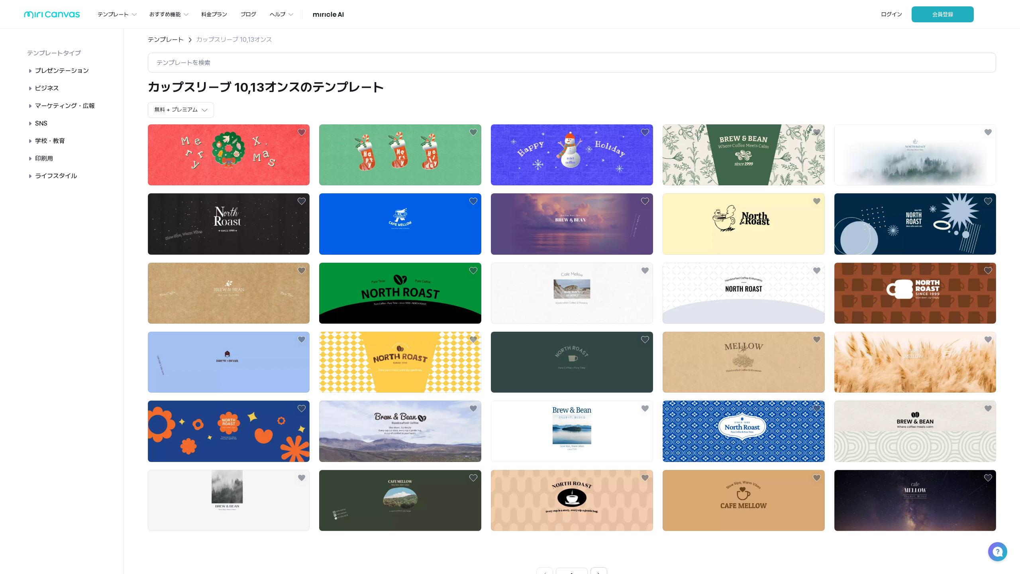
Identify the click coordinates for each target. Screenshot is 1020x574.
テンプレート (166, 39)
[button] (997, 551)
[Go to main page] (52, 16)
